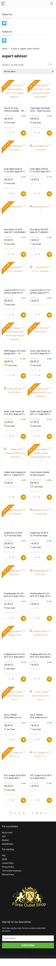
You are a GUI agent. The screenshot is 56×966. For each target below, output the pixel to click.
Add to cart (23, 133)
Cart (4, 836)
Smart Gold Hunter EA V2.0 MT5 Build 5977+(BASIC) (14, 414)
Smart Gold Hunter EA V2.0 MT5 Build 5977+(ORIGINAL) (40, 354)
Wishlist (5, 840)
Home (4, 49)
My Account (7, 832)
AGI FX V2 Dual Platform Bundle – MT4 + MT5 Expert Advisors (15, 111)
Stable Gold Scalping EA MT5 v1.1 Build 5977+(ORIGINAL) (41, 414)
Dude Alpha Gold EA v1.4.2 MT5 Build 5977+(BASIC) (41, 172)
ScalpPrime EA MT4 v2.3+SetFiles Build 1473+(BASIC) (39, 536)
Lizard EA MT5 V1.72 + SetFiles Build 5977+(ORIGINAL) (14, 293)
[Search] (52, 3)
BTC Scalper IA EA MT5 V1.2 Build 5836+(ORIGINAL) (15, 778)
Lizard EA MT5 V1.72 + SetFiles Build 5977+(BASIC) (40, 293)
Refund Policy (8, 874)
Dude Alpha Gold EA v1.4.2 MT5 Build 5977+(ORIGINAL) (15, 172)
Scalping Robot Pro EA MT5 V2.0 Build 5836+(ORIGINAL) (14, 657)
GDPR (4, 859)
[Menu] (3, 3)
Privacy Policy (8, 867)
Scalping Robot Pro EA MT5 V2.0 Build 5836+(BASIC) (40, 657)
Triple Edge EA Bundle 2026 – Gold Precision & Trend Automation (40, 111)
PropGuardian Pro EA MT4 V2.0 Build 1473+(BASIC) (40, 596)
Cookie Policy (7, 863)
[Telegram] (4, 23)
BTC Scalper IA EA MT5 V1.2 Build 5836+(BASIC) (41, 778)
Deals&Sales (7, 844)
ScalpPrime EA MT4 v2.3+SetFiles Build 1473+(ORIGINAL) (13, 536)
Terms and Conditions (11, 871)
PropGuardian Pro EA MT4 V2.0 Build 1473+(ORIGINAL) (14, 596)
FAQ (3, 855)
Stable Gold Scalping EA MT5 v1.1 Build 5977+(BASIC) (15, 475)
